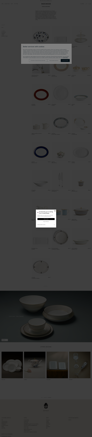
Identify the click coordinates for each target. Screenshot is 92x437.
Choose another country (41, 224)
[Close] (54, 210)
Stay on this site (46, 221)
